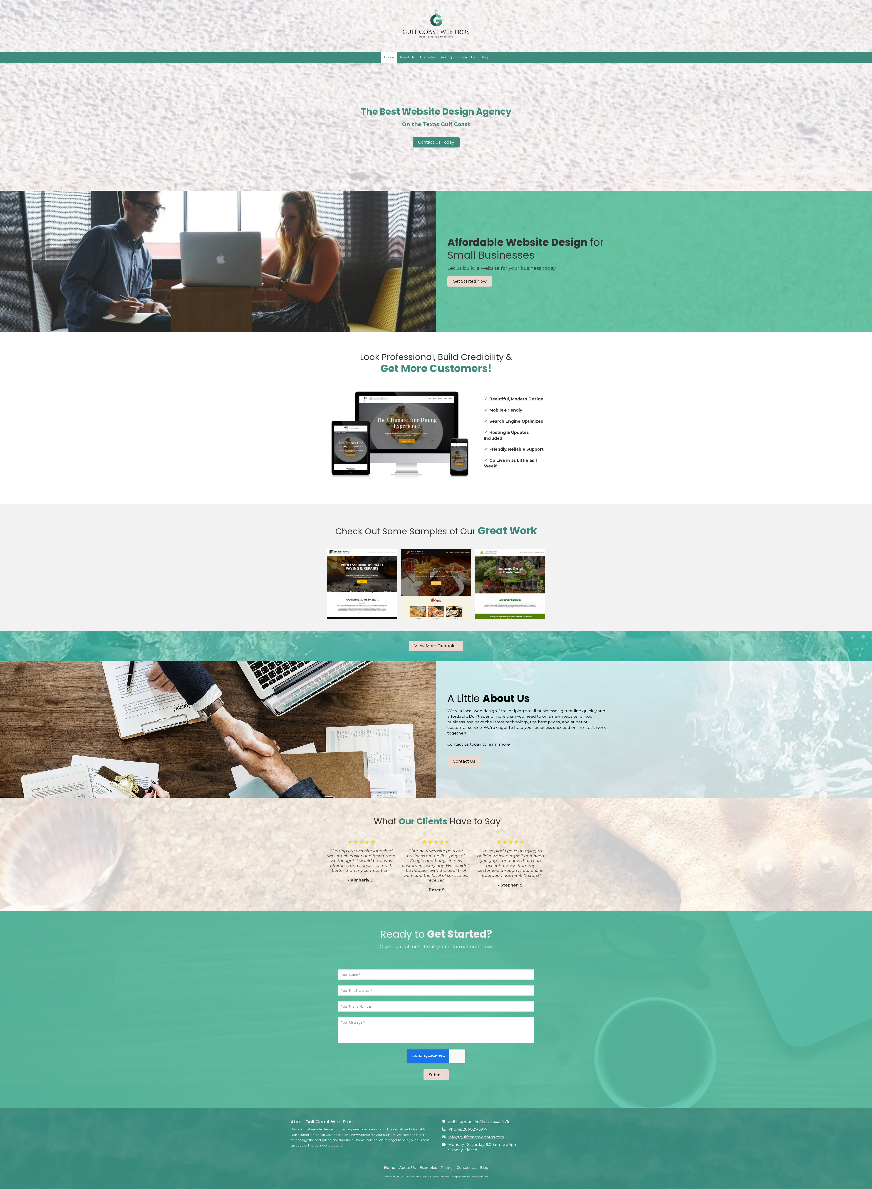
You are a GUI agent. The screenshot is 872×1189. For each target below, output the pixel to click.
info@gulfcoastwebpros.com (476, 1137)
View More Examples (436, 645)
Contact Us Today (436, 142)
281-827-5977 (475, 1129)
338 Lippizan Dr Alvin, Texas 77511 (480, 1121)
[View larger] (362, 584)
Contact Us (464, 761)
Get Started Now (470, 281)
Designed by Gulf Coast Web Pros (469, 1176)
